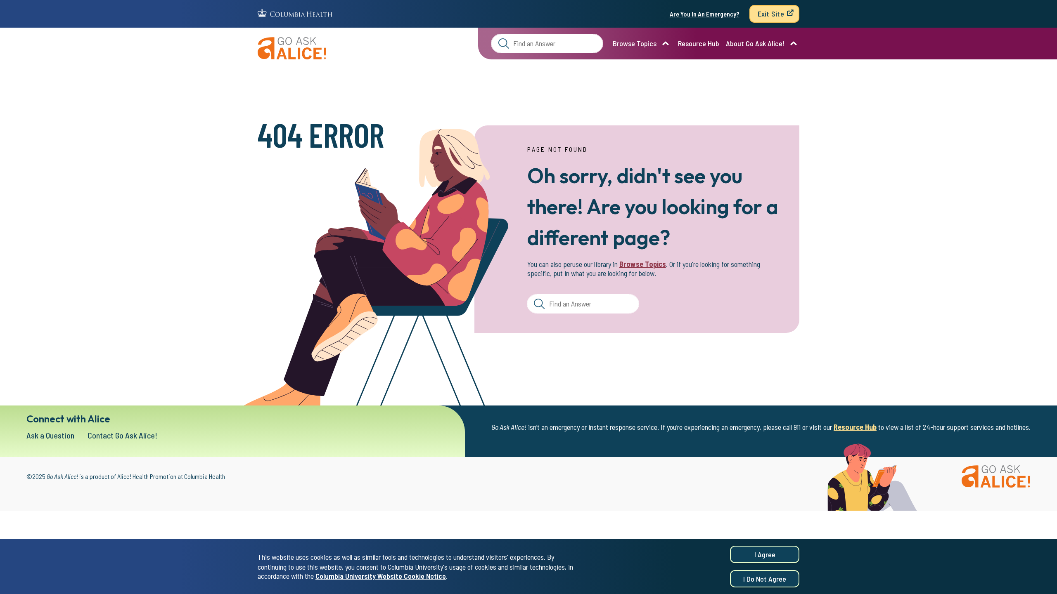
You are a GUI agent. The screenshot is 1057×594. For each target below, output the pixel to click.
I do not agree (764, 578)
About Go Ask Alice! (755, 43)
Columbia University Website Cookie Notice (380, 575)
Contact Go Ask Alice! (123, 435)
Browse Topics (634, 43)
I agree (764, 554)
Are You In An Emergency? (704, 14)
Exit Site (771, 13)
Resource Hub (698, 43)
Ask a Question (50, 435)
